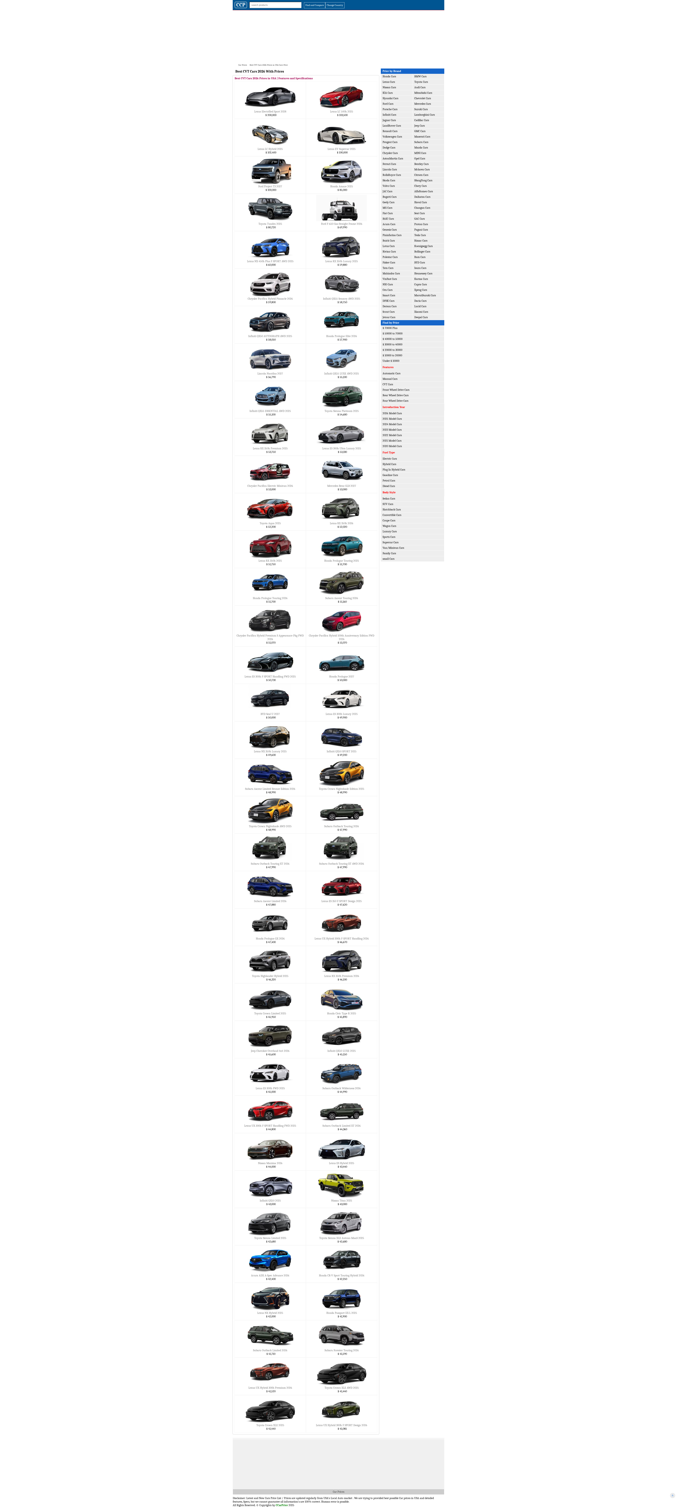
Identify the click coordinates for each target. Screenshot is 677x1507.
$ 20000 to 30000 (392, 350)
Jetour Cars (389, 317)
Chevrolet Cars (422, 98)
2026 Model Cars (392, 413)
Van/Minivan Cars (393, 547)
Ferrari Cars (389, 164)
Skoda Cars (389, 180)
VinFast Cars (390, 279)
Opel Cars (419, 158)
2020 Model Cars (392, 446)
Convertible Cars (392, 515)
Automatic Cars (391, 373)
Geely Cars (388, 202)
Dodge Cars (389, 147)
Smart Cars (389, 295)
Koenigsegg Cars (423, 246)
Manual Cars (390, 379)
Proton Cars (421, 224)
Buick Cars (389, 240)
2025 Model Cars (392, 418)
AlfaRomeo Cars (423, 191)
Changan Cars (422, 207)
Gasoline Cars (390, 475)
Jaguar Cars (389, 120)
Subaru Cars (421, 142)
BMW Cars (420, 76)
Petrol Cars (389, 480)
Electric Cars (390, 458)
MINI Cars (420, 153)
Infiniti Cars (389, 114)
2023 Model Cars (392, 429)
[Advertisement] (338, 36)
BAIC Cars (388, 218)
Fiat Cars (388, 213)
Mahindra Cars (391, 273)
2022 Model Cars (392, 435)
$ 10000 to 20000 (392, 355)
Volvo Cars (389, 186)
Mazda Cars (421, 147)
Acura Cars (389, 224)
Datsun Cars (390, 306)
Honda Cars (389, 76)
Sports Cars (389, 537)
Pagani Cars (421, 229)
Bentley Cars (421, 164)
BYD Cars (419, 262)
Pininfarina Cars (392, 235)
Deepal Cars (421, 317)
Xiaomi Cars (421, 311)
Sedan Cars (389, 498)
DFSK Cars (388, 300)
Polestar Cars (390, 257)
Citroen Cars (421, 175)
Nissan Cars (389, 87)
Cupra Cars (420, 284)
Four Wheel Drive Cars (395, 400)
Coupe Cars (389, 520)
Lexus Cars (389, 82)
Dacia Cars (420, 300)
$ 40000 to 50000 (392, 339)
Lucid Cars (420, 306)
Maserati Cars (422, 136)
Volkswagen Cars (392, 136)
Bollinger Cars (422, 251)
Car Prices (338, 1491)
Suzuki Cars (421, 109)
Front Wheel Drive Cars (396, 389)
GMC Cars (419, 131)
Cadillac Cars (421, 120)
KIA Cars (388, 92)
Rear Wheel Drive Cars (395, 395)
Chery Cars (420, 186)
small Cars (388, 558)
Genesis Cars (390, 229)
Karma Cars (421, 279)
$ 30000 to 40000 (392, 344)
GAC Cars (419, 218)
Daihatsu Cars (422, 196)
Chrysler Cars (390, 153)
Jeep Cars (419, 125)
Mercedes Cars (422, 103)
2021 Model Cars (392, 440)
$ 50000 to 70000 (392, 333)
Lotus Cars (389, 246)
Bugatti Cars (390, 196)
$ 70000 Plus (390, 328)
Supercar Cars (390, 542)
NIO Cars (388, 284)
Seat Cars (419, 213)
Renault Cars (390, 131)
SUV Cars (388, 504)
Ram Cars (419, 257)
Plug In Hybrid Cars (394, 469)
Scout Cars (389, 311)
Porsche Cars (390, 109)
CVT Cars (388, 384)
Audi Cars (419, 87)
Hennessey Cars (423, 273)
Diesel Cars (389, 486)
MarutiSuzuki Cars (425, 295)
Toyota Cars (421, 82)
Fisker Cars (389, 262)
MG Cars (387, 207)
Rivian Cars (389, 251)
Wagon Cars (389, 526)
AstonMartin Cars (393, 158)
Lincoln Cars (390, 169)
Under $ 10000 (391, 360)
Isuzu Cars (420, 268)
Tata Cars (388, 268)
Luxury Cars (390, 531)
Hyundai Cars (390, 98)
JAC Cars (387, 191)
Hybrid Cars (389, 464)
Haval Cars (420, 202)
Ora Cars (387, 290)
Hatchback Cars (392, 509)
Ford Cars (388, 103)
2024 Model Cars (392, 424)
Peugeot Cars (390, 142)
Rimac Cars (420, 240)
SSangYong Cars (423, 180)
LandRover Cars (392, 125)
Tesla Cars (420, 235)
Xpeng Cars (420, 290)
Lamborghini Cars (424, 114)
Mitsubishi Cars (423, 92)
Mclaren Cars (422, 169)
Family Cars (389, 553)
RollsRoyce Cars (392, 175)
